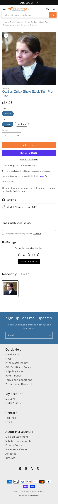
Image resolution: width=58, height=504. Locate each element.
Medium (22, 124)
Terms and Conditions (18, 379)
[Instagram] (26, 469)
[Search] (53, 15)
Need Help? (12, 354)
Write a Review (29, 261)
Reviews (10, 457)
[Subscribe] (49, 335)
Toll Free (10, 417)
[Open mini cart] (54, 9)
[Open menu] (4, 9)
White (8, 113)
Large (8, 124)
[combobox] (29, 15)
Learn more (37, 234)
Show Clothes (31, 22)
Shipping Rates (14, 371)
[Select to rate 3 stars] (29, 254)
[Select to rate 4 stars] (33, 254)
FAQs (8, 358)
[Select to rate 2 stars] (24, 254)
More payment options (29, 159)
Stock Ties (43, 22)
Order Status (13, 403)
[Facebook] (20, 469)
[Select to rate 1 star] (19, 254)
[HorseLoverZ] (18, 8)
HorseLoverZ (24, 491)
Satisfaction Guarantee (19, 441)
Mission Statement (16, 436)
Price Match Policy (16, 362)
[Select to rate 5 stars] (38, 254)
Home (4, 22)
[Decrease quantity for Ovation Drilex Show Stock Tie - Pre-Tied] (5, 135)
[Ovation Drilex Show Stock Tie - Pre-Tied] (10, 288)
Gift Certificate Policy (18, 367)
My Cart (10, 398)
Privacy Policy (13, 445)
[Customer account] (48, 9)
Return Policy (13, 375)
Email (8, 422)
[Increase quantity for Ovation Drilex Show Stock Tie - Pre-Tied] (18, 135)
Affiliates (10, 453)
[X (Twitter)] (32, 469)
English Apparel (16, 22)
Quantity (6, 130)
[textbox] (29, 228)
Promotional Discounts (19, 384)
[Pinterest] (38, 469)
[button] (29, 199)
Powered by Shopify (38, 491)
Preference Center (16, 449)
